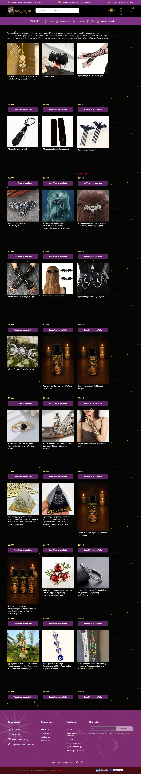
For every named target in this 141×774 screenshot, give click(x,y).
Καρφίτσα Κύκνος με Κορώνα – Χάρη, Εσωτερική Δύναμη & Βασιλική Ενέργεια (57, 446)
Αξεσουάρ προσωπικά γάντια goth (22, 297)
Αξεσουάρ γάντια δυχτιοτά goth (90, 76)
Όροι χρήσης (71, 729)
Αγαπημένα (121, 14)
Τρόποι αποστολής (74, 747)
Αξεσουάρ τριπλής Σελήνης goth (21, 369)
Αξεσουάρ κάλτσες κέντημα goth (56, 149)
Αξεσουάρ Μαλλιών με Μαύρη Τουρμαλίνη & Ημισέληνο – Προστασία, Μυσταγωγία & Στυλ (56, 225)
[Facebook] (77, 762)
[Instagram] (82, 762)
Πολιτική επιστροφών (75, 751)
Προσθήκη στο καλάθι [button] (23, 110)
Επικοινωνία (46, 733)
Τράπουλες (45, 741)
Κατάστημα (45, 737)
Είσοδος (111, 14)
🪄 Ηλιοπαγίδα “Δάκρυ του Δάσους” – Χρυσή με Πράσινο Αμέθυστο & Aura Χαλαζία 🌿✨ (92, 666)
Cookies (69, 739)
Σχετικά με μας (47, 729)
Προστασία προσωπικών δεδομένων (76, 734)
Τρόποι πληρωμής (73, 743)
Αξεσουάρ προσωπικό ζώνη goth (91, 297)
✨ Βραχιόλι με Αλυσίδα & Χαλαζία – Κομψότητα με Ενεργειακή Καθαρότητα (92, 592)
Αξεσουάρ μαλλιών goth (87, 150)
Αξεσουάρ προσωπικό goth (54, 296)
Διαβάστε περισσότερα (92, 183)
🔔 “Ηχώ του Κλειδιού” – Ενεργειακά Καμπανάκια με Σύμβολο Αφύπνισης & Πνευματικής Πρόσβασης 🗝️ (22, 666)
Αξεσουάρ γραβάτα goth (17, 149)
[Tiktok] (87, 762)
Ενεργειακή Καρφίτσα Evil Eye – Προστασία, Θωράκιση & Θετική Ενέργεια (21, 446)
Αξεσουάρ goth (49, 76)
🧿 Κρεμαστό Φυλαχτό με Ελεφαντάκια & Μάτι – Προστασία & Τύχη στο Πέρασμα (57, 666)
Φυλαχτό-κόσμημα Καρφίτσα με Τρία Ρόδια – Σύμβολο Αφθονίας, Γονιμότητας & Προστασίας (57, 592)
